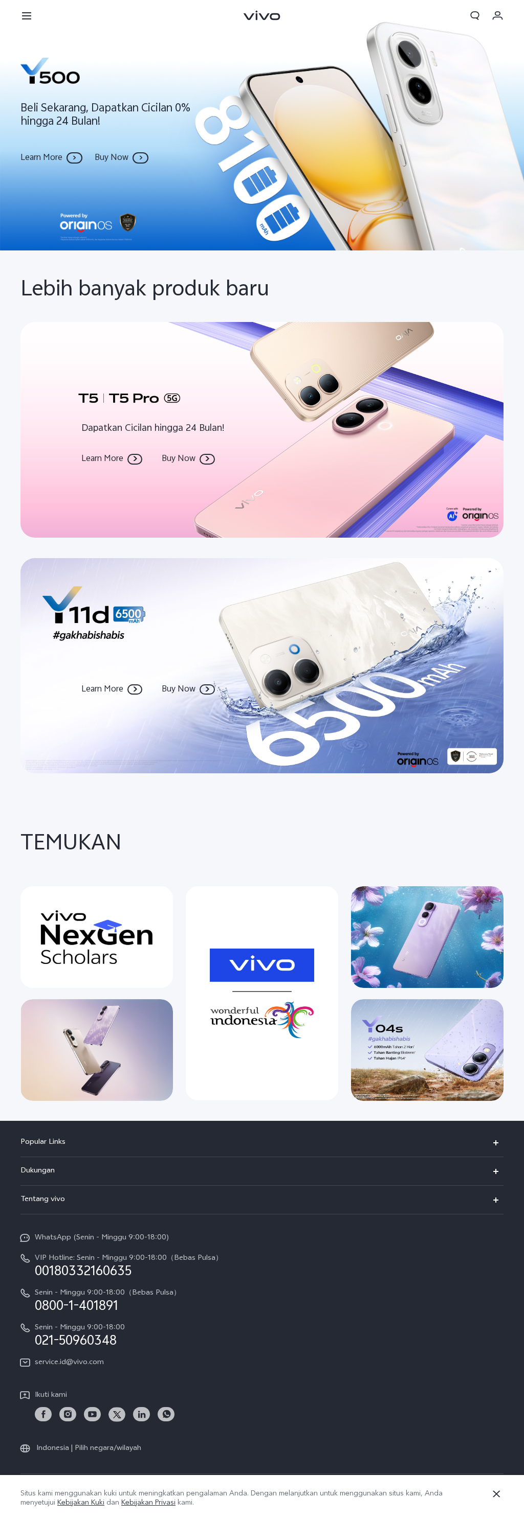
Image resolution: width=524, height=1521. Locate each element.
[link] (43, 1414)
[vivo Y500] (262, 125)
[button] (26, 15)
